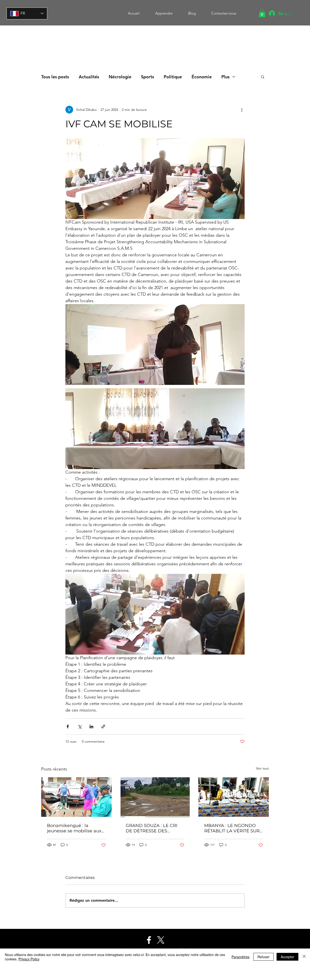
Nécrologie (120, 77)
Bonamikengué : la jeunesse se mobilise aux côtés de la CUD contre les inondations (75, 828)
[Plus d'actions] (242, 110)
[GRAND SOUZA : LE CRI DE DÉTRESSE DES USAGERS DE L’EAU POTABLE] (155, 797)
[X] (161, 940)
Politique (173, 77)
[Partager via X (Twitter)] (79, 726)
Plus (225, 77)
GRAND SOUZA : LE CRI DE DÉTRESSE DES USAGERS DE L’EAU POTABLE (151, 828)
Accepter (287, 956)
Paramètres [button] (240, 956)
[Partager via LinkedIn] (91, 726)
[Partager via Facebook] (67, 726)
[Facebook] (149, 940)
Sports (147, 77)
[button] (262, 13)
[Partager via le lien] (103, 726)
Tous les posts (55, 77)
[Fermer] (304, 956)
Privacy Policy (28, 959)
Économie (202, 77)
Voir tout (262, 768)
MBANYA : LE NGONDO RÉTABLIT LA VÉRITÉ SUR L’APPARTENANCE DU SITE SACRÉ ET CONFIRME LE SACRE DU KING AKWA (233, 828)
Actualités (89, 77)
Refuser (263, 956)
